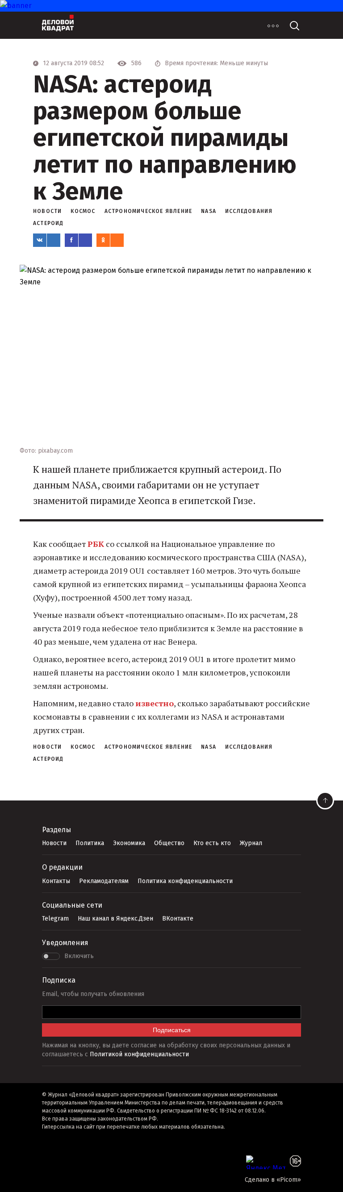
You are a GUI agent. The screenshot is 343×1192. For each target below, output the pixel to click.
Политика (89, 843)
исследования (248, 211)
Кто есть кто (212, 843)
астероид (48, 223)
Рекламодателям (104, 881)
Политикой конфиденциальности (139, 1054)
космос (83, 211)
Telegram (55, 918)
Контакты (56, 881)
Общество (169, 843)
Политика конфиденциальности (185, 881)
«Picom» (288, 1180)
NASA (208, 211)
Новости (54, 843)
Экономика (129, 843)
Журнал (251, 843)
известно (154, 703)
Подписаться (172, 1030)
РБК (96, 543)
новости (47, 211)
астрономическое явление (148, 211)
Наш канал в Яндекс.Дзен (115, 918)
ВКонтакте (177, 918)
